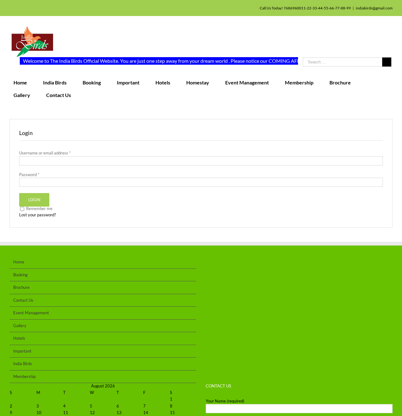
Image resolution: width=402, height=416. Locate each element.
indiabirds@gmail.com (374, 8)
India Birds (22, 363)
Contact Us (23, 300)
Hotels (19, 338)
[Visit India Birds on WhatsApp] (209, 263)
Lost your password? (37, 214)
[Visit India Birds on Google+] (228, 263)
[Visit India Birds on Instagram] (218, 263)
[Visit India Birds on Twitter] (237, 263)
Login (34, 200)
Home (18, 261)
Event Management (31, 312)
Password (29, 174)
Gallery (19, 325)
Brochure (21, 287)
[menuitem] (24, 82)
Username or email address (45, 152)
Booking (20, 274)
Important (22, 351)
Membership (24, 376)
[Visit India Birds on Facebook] (246, 263)
